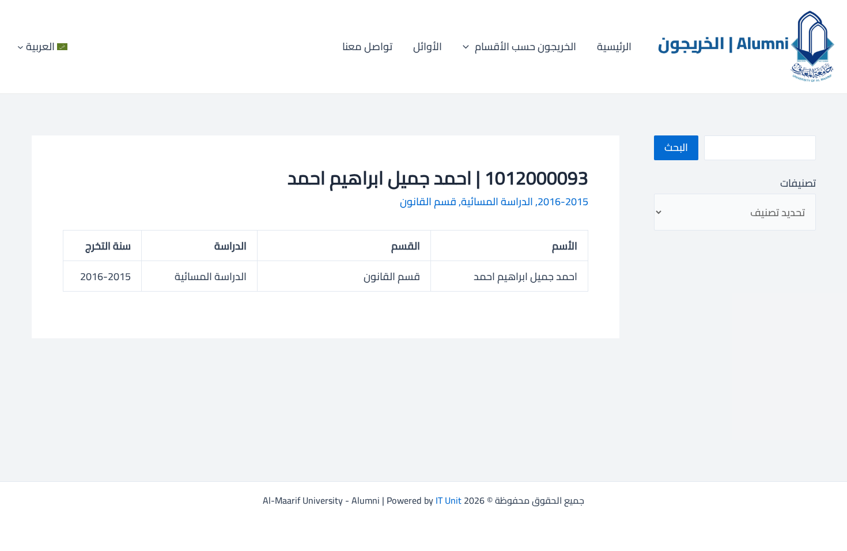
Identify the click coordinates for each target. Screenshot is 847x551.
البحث (676, 147)
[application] (469, 47)
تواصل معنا (367, 46)
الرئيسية (614, 46)
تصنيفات (797, 183)
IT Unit (449, 500)
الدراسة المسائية (497, 201)
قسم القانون (428, 201)
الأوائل (427, 46)
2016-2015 (563, 201)
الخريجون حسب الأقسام (525, 46)
